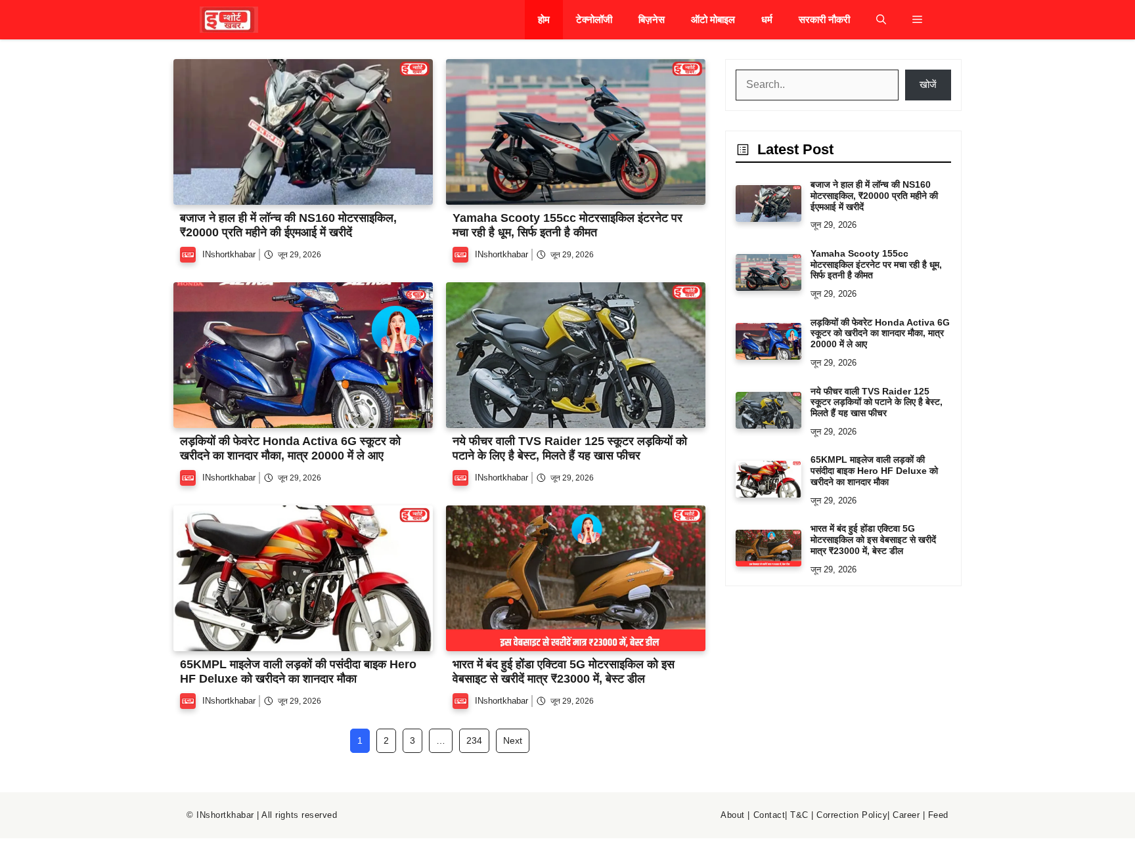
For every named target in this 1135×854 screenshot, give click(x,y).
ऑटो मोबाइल (713, 19)
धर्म (766, 19)
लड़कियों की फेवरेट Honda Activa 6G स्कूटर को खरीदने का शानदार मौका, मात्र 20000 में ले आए (290, 448)
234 (474, 740)
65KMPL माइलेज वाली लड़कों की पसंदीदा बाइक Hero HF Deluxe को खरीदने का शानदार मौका (298, 671)
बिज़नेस (651, 19)
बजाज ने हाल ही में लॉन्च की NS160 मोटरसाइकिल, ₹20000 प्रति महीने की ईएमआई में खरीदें (288, 225)
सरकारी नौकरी (824, 19)
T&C (799, 815)
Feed (938, 815)
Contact (769, 815)
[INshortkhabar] (229, 19)
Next (512, 740)
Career (906, 815)
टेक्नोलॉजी (594, 19)
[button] (881, 19)
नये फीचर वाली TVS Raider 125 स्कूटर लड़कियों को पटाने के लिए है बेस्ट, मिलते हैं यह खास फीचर (570, 448)
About (733, 815)
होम (544, 19)
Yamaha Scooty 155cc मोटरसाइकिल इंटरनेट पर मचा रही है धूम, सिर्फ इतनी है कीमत (567, 225)
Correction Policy (851, 815)
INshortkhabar (229, 254)
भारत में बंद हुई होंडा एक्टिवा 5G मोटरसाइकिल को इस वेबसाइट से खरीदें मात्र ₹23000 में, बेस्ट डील (564, 671)
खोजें (928, 84)
